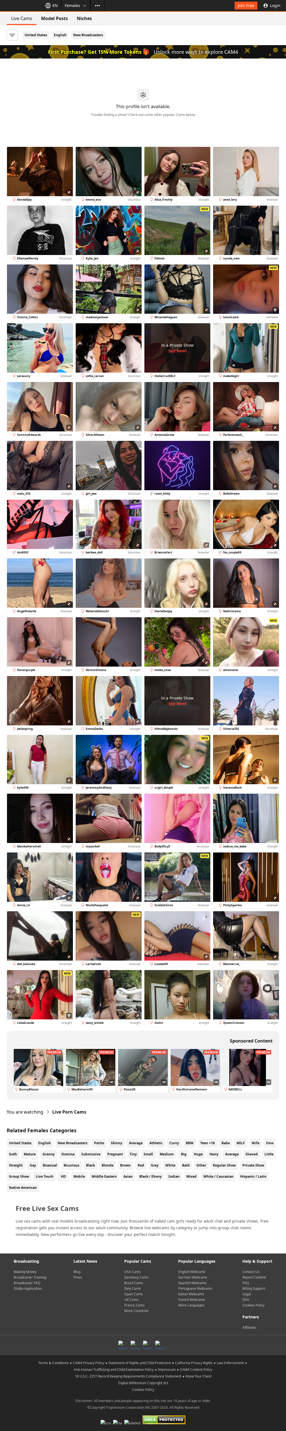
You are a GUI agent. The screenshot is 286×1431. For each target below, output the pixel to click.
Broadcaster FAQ (27, 1283)
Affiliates (249, 1327)
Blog (76, 1271)
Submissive (91, 1154)
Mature (30, 1154)
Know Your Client (198, 1376)
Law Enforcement (230, 1362)
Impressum (167, 1369)
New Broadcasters (88, 35)
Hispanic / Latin (253, 1176)
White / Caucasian (218, 1176)
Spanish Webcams (192, 1283)
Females (72, 5)
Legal (246, 1294)
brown (125, 1165)
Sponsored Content (251, 1041)
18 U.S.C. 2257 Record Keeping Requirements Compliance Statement (128, 1376)
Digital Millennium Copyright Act (143, 1383)
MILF (241, 1143)
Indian (174, 1176)
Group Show (19, 1176)
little (268, 1154)
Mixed (191, 1176)
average (232, 1154)
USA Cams (132, 1271)
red (141, 1165)
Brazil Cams (133, 1283)
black (90, 1165)
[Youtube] (159, 1345)
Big (184, 1154)
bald (186, 1165)
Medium (167, 1154)
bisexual (50, 1165)
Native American (23, 1187)
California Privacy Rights (194, 1362)
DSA (245, 1299)
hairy (213, 1154)
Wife (255, 1143)
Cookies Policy (253, 1305)
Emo (269, 1143)
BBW (190, 1143)
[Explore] (97, 5)
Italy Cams (132, 1288)
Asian (128, 1176)
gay (33, 1165)
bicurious (71, 1165)
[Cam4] (20, 5)
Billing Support (253, 1288)
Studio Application (28, 1288)
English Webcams (192, 1271)
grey (155, 1165)
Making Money (25, 1271)
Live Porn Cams (69, 1112)
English (60, 35)
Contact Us (250, 1271)
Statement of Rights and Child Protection (139, 1362)
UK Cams (131, 1299)
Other (201, 1165)
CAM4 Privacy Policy (88, 1362)
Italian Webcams (191, 1294)
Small (148, 1154)
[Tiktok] (122, 1345)
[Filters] (12, 35)
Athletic (156, 1143)
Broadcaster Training (30, 1277)
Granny (48, 1154)
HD (63, 1176)
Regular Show (224, 1165)
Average (136, 1143)
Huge (198, 1154)
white (170, 1165)
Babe (225, 1143)
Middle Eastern (104, 1176)
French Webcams (191, 1299)
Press (77, 1277)
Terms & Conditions (53, 1362)
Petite (99, 1143)
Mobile (79, 1176)
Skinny (116, 1143)
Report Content (254, 1277)
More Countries (136, 1310)
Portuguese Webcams (195, 1288)
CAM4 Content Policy (196, 1369)
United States (36, 35)
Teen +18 (207, 1143)
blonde (107, 1165)
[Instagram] (135, 1345)
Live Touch (44, 1176)
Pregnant (115, 1154)
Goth (13, 1154)
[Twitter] (147, 1345)
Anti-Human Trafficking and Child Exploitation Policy (114, 1369)
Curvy (174, 1143)
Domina (68, 1154)
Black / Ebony (150, 1176)
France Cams (134, 1305)
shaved (252, 1154)
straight (16, 1165)
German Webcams (192, 1277)
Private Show (253, 1165)
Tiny (133, 1154)
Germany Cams (136, 1277)
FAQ (245, 1283)
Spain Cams (133, 1294)
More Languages (191, 1305)
